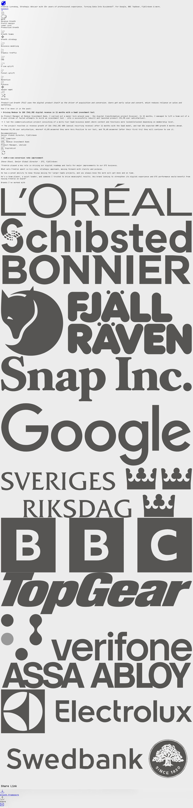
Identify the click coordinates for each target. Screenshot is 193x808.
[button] (96, 29)
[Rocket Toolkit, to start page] (96, 3)
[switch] (4, 16)
